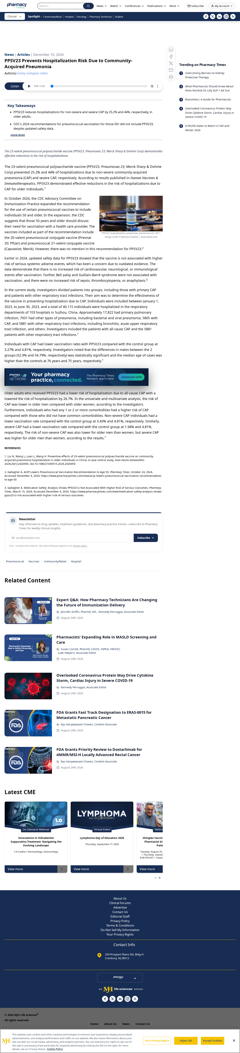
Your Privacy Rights (120, 934)
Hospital (69, 16)
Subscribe (143, 538)
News (126, 1024)
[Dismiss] (144, 372)
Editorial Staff (120, 916)
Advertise (120, 907)
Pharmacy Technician (101, 16)
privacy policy (80, 545)
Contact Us (120, 912)
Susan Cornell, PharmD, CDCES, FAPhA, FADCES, (91, 649)
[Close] (234, 1041)
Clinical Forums (120, 903)
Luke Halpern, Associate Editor (77, 653)
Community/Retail (52, 16)
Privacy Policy (120, 921)
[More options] (158, 86)
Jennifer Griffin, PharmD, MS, (79, 612)
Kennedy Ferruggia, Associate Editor (121, 612)
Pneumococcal (15, 561)
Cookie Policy (55, 1049)
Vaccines (33, 561)
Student (119, 16)
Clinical (12, 16)
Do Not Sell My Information (120, 930)
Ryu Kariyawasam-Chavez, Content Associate (89, 724)
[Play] (29, 86)
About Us (120, 898)
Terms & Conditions (120, 925)
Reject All (186, 1040)
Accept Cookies (212, 1040)
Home (94, 1024)
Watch (114, 6)
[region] (120, 1041)
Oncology (81, 16)
